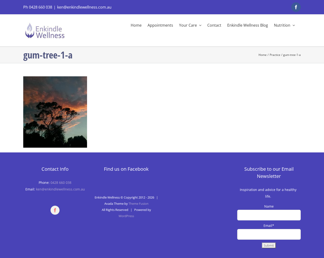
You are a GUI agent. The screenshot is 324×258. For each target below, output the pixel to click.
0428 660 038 (61, 182)
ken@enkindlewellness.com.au (84, 7)
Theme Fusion (138, 203)
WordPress (126, 216)
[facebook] (55, 210)
